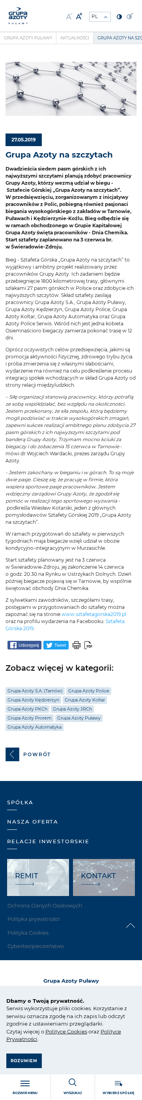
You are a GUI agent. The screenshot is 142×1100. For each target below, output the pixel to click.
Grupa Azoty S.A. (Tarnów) (35, 691)
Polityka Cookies (28, 932)
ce (63, 1031)
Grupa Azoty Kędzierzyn (33, 700)
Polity (52, 1031)
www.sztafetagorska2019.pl (94, 614)
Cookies (76, 1031)
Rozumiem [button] (24, 1060)
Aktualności (74, 38)
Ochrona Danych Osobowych (44, 905)
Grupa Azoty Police (88, 691)
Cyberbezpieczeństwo (35, 946)
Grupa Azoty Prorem (29, 718)
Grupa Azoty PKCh (27, 709)
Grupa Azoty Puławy (28, 38)
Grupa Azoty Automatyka (34, 727)
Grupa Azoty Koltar (85, 700)
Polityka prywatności (33, 919)
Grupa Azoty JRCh (72, 709)
